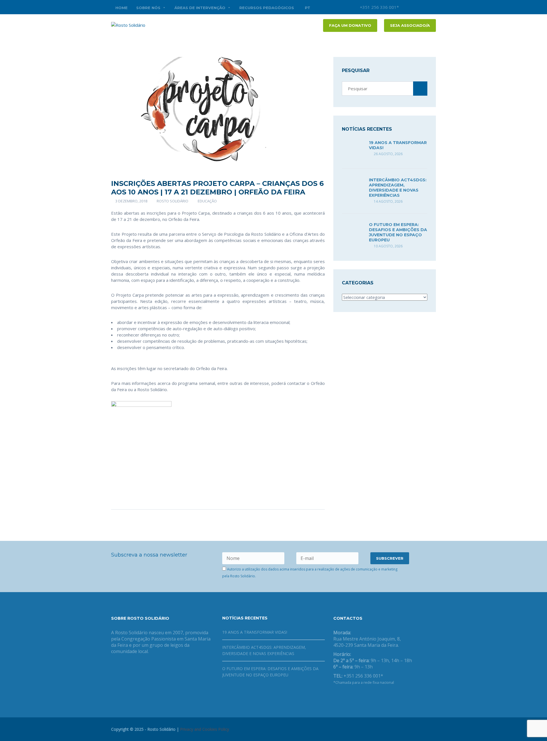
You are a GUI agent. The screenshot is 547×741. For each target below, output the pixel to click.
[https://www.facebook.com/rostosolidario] (335, 697)
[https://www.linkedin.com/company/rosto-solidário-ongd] (344, 697)
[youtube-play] (423, 7)
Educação (207, 201)
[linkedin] (431, 7)
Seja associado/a (410, 25)
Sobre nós (148, 7)
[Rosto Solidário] (128, 24)
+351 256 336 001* (379, 7)
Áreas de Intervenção (199, 7)
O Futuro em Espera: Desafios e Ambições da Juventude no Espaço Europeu (398, 232)
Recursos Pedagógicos (266, 7)
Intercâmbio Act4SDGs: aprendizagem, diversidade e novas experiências (397, 187)
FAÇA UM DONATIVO (350, 25)
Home (121, 7)
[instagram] (406, 7)
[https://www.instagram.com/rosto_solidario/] (362, 697)
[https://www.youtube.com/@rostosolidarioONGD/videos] (353, 697)
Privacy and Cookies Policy (204, 729)
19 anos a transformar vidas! (254, 632)
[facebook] (414, 7)
